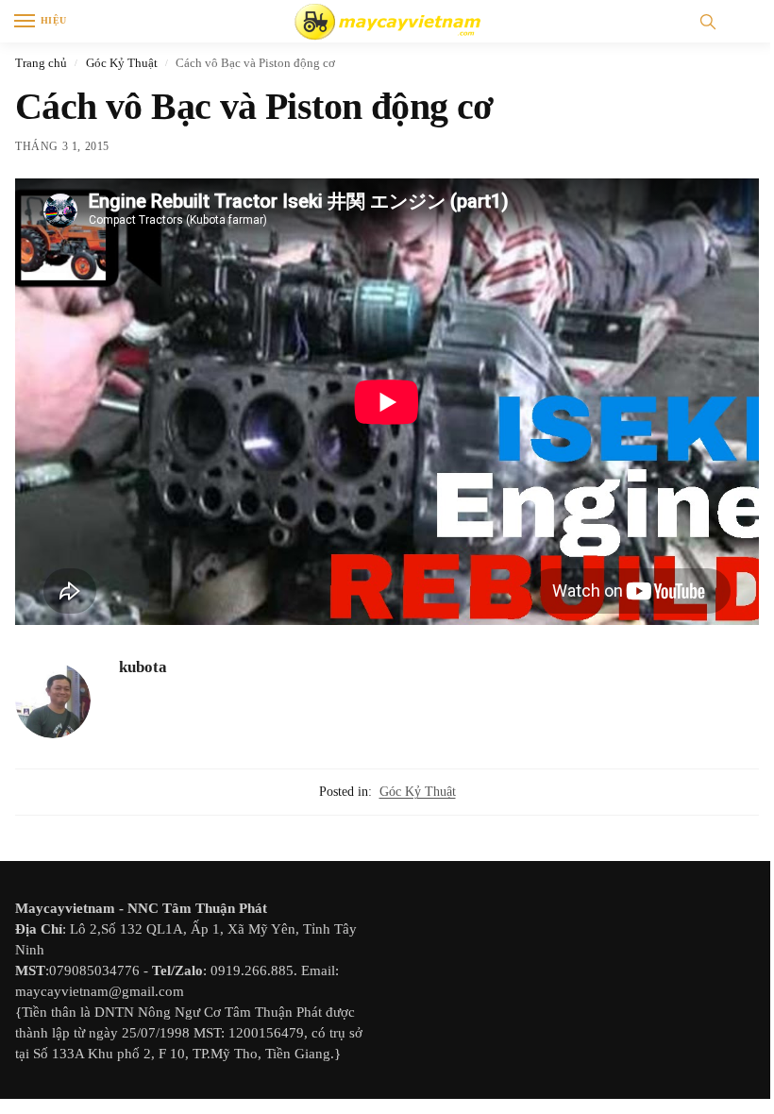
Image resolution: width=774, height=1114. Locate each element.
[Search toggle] (707, 21)
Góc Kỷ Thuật (122, 63)
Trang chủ (41, 63)
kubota (143, 667)
